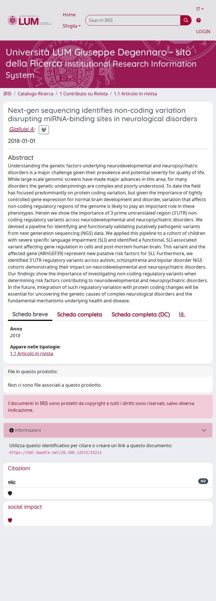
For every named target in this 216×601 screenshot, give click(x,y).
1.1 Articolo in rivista (135, 94)
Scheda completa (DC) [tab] (141, 314)
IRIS (7, 94)
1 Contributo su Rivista (84, 94)
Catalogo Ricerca (35, 94)
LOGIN (203, 31)
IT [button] (198, 9)
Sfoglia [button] (70, 26)
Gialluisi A (21, 128)
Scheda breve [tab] (30, 314)
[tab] (182, 314)
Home (69, 15)
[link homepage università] (29, 20)
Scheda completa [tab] (79, 314)
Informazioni (27, 430)
